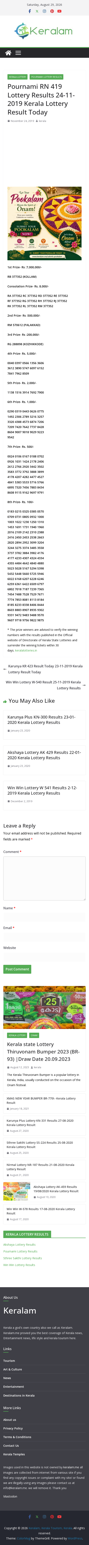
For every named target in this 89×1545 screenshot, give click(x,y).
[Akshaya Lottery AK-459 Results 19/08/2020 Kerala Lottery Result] (16, 1192)
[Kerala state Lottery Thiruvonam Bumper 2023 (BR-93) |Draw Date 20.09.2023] (44, 1007)
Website (9, 948)
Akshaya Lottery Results (19, 1244)
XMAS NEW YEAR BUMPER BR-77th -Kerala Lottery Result (41, 1100)
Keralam (19, 1310)
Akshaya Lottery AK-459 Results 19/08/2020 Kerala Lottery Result (56, 1189)
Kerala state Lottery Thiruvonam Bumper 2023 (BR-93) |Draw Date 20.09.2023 (43, 1051)
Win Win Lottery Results (19, 1265)
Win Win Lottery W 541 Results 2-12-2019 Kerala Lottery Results (42, 790)
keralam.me (71, 1467)
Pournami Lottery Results (46, 76)
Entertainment (13, 1387)
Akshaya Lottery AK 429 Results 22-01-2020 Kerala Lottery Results (44, 755)
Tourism (9, 1361)
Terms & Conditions (17, 1437)
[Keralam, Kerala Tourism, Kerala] (8, 53)
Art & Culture (12, 1369)
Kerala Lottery (17, 76)
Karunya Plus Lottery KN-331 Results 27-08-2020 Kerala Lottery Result (40, 1123)
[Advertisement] (44, 156)
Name (9, 908)
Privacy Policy (13, 1428)
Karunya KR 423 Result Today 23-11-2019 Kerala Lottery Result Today (45, 669)
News (7, 1378)
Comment (12, 851)
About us (9, 1420)
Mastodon (10, 1496)
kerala (42, 121)
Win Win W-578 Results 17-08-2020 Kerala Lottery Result (41, 1211)
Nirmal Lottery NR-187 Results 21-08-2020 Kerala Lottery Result (40, 1167)
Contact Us (11, 1446)
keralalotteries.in (26, 650)
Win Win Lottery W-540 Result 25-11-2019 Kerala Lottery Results (43, 685)
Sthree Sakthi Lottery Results (22, 1258)
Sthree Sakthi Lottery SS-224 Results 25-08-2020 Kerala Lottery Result (40, 1145)
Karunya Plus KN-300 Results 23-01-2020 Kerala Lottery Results (41, 719)
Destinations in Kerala (19, 1395)
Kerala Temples (14, 1454)
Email (8, 928)
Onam (34, 1035)
